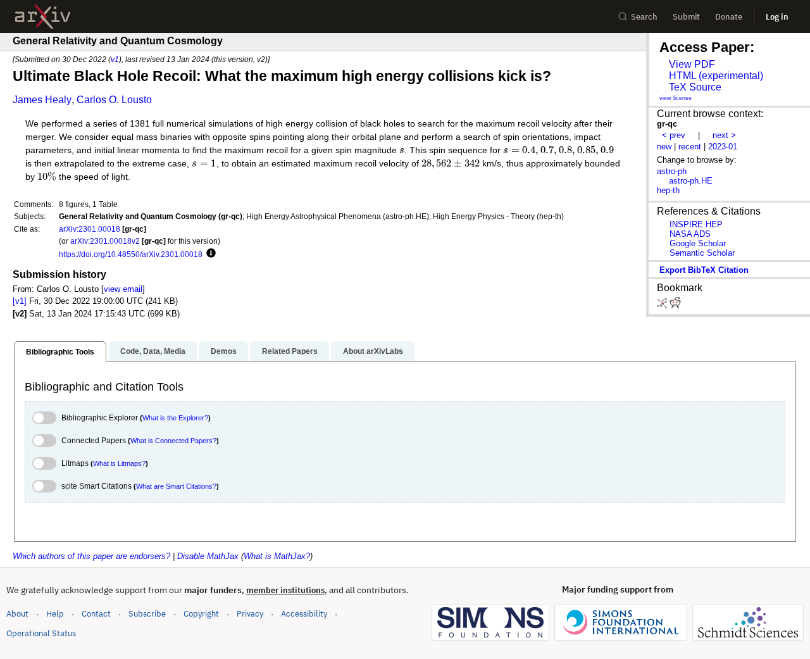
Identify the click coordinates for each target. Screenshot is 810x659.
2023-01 (722, 146)
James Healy (42, 99)
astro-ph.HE (691, 180)
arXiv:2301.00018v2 (105, 241)
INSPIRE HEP (696, 224)
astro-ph (672, 171)
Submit (686, 16)
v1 (115, 59)
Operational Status (41, 633)
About (17, 613)
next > (724, 135)
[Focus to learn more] (209, 254)
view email (123, 289)
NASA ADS (690, 234)
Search (644, 16)
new (664, 146)
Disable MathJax (208, 556)
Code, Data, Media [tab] (152, 351)
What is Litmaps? (119, 463)
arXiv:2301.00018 (89, 229)
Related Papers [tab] (290, 351)
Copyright (201, 613)
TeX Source (695, 87)
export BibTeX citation (704, 270)
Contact (96, 613)
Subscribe (147, 613)
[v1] (20, 301)
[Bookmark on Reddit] (675, 305)
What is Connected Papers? (173, 440)
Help (55, 613)
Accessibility (304, 613)
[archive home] (42, 16)
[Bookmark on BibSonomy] (663, 305)
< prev (673, 135)
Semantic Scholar (702, 253)
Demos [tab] (224, 351)
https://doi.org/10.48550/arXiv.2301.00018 (130, 254)
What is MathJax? (277, 556)
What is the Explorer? (175, 418)
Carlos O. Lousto (114, 99)
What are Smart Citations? (176, 486)
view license (675, 98)
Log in (777, 16)
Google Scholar (698, 243)
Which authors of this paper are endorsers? (91, 556)
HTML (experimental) (716, 75)
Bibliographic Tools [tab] (60, 352)
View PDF (692, 64)
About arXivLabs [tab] (373, 351)
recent (689, 146)
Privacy (250, 613)
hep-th (668, 190)
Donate (728, 16)
